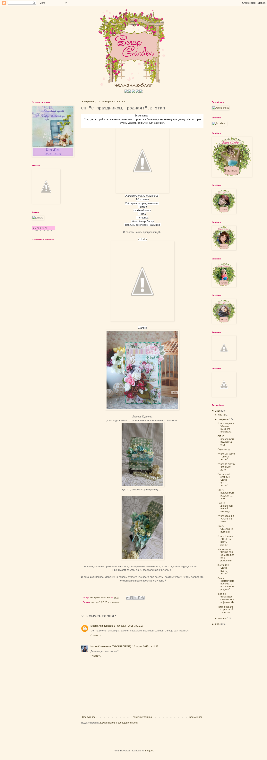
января (222, 618)
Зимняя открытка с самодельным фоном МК (226, 598)
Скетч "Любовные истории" (225, 529)
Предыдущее (195, 717)
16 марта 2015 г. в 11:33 (145, 646)
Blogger (149, 750)
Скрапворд (224, 449)
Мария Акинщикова (101, 625)
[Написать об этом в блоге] (132, 598)
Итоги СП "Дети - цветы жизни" (226, 457)
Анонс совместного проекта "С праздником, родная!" (226, 584)
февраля (223, 419)
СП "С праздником (110, 602)
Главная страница (142, 717)
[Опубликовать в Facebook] (139, 598)
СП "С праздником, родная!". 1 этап (226, 494)
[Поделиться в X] (135, 598)
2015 (218, 410)
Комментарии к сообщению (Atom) (119, 722)
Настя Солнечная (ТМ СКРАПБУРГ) (110, 646)
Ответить (95, 635)
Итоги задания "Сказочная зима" (226, 519)
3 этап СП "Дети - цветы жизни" (223, 569)
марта (221, 414)
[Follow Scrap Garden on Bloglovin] (43, 230)
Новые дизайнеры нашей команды (225, 507)
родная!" (95, 602)
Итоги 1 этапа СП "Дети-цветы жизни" (225, 540)
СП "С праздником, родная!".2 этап (226, 440)
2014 (218, 624)
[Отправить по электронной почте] (128, 598)
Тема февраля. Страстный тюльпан (226, 610)
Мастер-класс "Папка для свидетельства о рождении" (226, 555)
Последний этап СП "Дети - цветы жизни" (224, 480)
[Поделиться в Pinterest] (143, 598)
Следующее (89, 717)
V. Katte (142, 239)
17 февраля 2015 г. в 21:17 (128, 625)
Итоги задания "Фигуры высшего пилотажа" (226, 427)
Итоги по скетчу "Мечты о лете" (226, 467)
